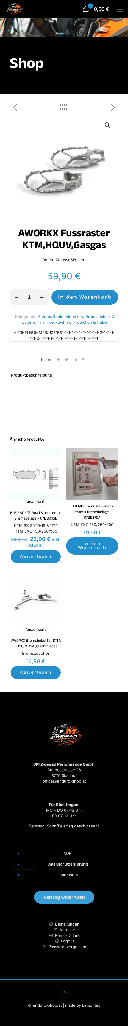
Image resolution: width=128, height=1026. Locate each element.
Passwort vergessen (67, 946)
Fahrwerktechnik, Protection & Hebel (74, 322)
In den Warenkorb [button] (92, 546)
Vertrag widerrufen (64, 897)
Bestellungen (67, 924)
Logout (67, 941)
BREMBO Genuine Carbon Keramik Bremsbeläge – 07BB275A (92, 512)
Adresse (67, 929)
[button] (108, 125)
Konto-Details (67, 935)
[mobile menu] (120, 9)
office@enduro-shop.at (64, 781)
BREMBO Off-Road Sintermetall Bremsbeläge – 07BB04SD (35, 516)
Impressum (67, 874)
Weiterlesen (36, 556)
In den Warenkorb (85, 297)
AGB (67, 853)
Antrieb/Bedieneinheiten (60, 316)
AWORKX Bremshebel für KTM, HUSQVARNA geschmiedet (36, 644)
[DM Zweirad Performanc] (14, 8)
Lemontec (91, 1005)
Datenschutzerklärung (67, 864)
